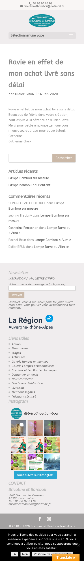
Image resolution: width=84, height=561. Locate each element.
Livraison (18, 387)
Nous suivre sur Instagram (35, 475)
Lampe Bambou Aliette (51, 247)
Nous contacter (22, 379)
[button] (18, 428)
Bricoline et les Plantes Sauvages (34, 370)
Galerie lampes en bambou (30, 361)
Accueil (16, 344)
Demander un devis (25, 374)
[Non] (78, 545)
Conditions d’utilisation (27, 383)
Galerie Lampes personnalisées (33, 366)
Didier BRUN (24, 94)
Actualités (18, 357)
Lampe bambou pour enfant (30, 185)
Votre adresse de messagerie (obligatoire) (37, 284)
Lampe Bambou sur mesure (29, 178)
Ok (14, 554)
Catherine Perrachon (23, 228)
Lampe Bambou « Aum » (53, 240)
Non (25, 554)
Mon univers (20, 348)
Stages (16, 353)
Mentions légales (23, 392)
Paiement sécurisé (24, 396)
